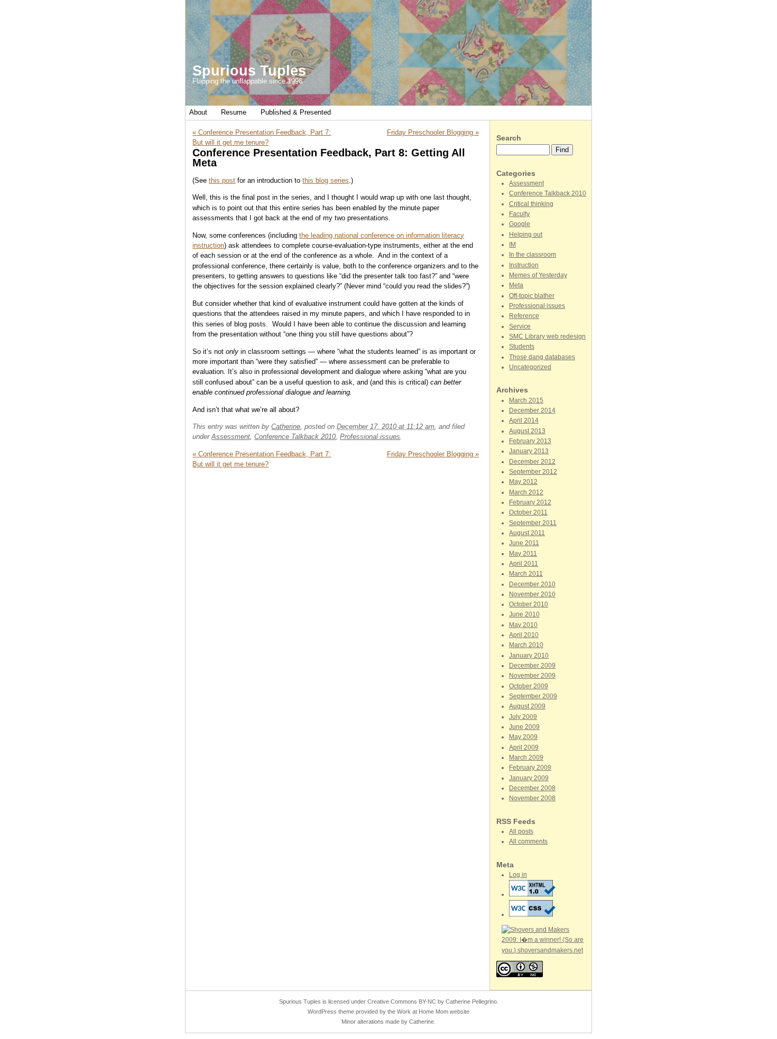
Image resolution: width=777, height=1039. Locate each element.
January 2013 (529, 451)
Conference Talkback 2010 (295, 437)
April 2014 (524, 420)
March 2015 (526, 400)
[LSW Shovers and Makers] (543, 950)
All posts (521, 831)
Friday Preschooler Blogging (433, 132)
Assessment (230, 437)
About (198, 112)
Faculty (519, 214)
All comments (528, 841)
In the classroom (532, 254)
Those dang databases (542, 357)
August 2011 (527, 533)
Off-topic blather (531, 295)
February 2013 (530, 441)
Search (508, 138)
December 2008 (532, 788)
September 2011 (533, 523)
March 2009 (526, 757)
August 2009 (527, 706)
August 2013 (527, 431)
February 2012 (530, 502)
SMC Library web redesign (547, 336)
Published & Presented (296, 112)
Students (521, 346)
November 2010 (532, 594)
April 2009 (524, 747)
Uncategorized (530, 367)
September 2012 (533, 471)
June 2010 (524, 614)
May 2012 (523, 481)
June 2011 (524, 543)
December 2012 (532, 461)
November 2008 (532, 798)
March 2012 (526, 492)
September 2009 (533, 696)
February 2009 (530, 767)
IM (512, 244)
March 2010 (526, 645)
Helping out (525, 234)
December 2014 (532, 410)
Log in (518, 874)
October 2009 (528, 686)
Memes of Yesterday (538, 275)
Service (520, 326)
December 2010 (532, 584)
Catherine (285, 426)
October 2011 (528, 512)
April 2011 (523, 563)
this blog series (325, 180)
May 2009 (523, 737)
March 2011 (526, 573)
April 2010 (524, 635)
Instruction (524, 265)
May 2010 (523, 625)
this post (222, 180)
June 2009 (524, 727)
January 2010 (529, 655)
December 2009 (532, 665)
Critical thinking (531, 204)
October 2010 (528, 604)
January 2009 (529, 778)
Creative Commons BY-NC (401, 1001)
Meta (516, 285)
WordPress (322, 1011)
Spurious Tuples (249, 71)
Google (519, 224)
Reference (524, 316)
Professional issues (370, 437)
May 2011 (523, 553)
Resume (233, 112)
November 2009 (532, 675)
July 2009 (523, 716)
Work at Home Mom (422, 1011)
